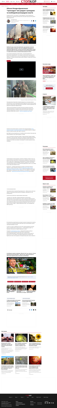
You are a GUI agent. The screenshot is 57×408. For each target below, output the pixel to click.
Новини (23, 3)
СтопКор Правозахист (19, 402)
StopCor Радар (44, 3)
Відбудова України (10, 281)
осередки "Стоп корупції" (32, 281)
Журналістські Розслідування (20, 404)
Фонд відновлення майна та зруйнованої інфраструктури (20, 129)
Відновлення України (18, 281)
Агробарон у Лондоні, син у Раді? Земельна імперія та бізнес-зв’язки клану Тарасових (49, 204)
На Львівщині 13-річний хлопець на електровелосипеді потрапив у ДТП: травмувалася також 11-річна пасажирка (7, 367)
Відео (17, 3)
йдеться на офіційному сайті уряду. (26, 111)
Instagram (13, 277)
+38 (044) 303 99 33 (49, 178)
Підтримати (47, 1)
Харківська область (25, 281)
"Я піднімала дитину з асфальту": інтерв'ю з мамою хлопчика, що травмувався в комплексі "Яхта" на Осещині (49, 108)
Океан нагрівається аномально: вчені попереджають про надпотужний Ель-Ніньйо (34, 367)
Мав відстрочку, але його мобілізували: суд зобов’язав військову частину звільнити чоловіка (6, 345)
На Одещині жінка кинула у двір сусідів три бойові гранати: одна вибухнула (21, 367)
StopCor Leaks (37, 3)
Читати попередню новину (11, 298)
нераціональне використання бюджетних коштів (20, 171)
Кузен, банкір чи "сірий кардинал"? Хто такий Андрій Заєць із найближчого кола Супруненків (48, 197)
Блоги (28, 3)
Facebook (31, 276)
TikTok (16, 277)
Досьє (32, 3)
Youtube (9, 277)
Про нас (17, 401)
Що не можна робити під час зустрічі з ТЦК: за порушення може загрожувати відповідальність (49, 150)
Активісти (17, 405)
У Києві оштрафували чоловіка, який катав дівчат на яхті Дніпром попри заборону (49, 167)
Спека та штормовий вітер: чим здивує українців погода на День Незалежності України (35, 344)
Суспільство (6, 6)
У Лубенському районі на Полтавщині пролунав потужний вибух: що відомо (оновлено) (13, 301)
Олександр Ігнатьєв (14, 19)
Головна (3, 6)
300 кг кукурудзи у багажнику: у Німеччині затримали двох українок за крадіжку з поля (21, 344)
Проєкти (12, 3)
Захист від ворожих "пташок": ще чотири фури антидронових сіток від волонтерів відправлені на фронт (49, 77)
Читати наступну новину (26, 298)
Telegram (28, 276)
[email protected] (9, 406)
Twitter (11, 277)
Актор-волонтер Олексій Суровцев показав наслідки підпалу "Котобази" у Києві (28, 301)
